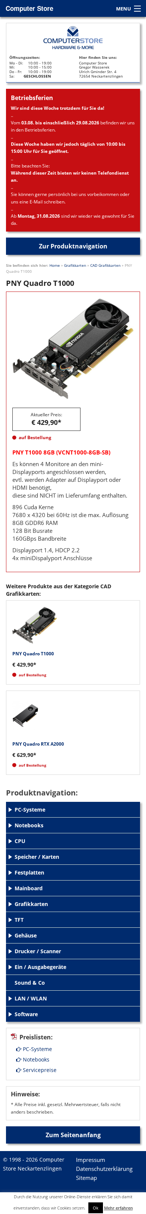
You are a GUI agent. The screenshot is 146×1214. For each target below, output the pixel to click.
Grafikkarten (75, 265)
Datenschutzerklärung (104, 1168)
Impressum (90, 1159)
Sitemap (86, 1177)
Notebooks (35, 1059)
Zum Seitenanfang (73, 1135)
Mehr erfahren (118, 1208)
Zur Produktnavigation (73, 246)
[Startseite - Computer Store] (73, 37)
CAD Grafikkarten (105, 265)
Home (54, 265)
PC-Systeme (36, 1049)
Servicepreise (39, 1069)
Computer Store (29, 8)
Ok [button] (95, 1208)
